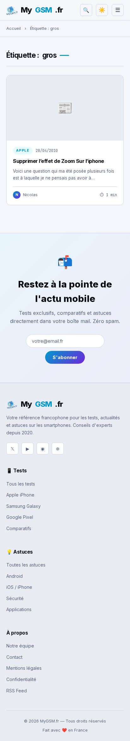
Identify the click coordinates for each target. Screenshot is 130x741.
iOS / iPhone (19, 587)
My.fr (42, 9)
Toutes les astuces (25, 564)
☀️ (101, 10)
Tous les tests (20, 483)
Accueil (13, 28)
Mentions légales (24, 668)
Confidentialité (21, 679)
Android (14, 576)
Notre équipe (20, 645)
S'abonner (65, 357)
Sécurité (15, 598)
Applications (19, 609)
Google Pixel (19, 517)
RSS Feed (16, 690)
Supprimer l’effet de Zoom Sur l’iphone (58, 161)
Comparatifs (18, 528)
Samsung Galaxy (23, 506)
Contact (14, 657)
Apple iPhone (20, 494)
